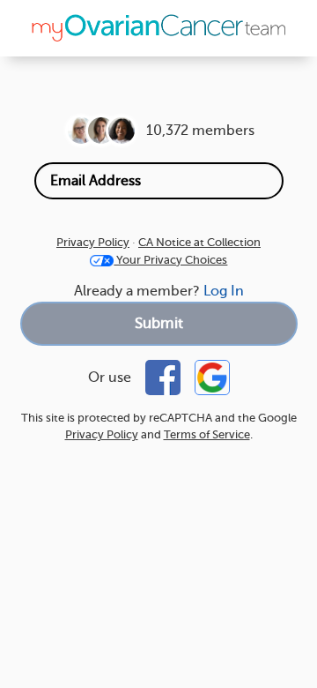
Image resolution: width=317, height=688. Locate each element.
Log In (223, 291)
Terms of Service (207, 434)
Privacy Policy (92, 242)
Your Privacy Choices (170, 259)
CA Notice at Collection (199, 242)
